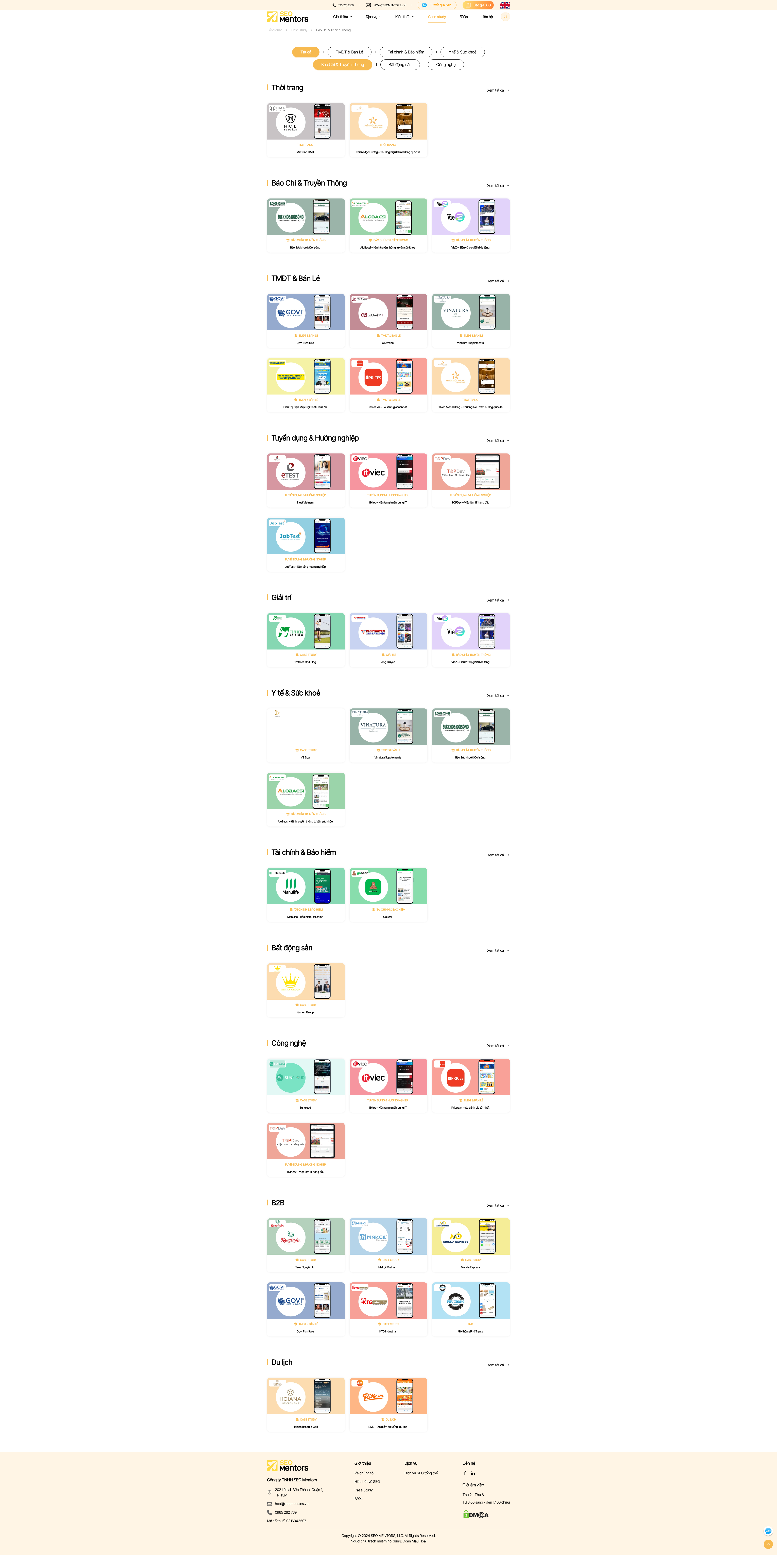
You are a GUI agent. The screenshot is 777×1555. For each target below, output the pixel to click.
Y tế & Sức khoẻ (463, 52)
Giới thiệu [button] (340, 17)
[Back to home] (287, 16)
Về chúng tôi (364, 1473)
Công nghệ (446, 64)
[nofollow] (465, 1473)
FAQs (464, 17)
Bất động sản (400, 64)
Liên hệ (487, 17)
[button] (768, 1544)
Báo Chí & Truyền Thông (342, 64)
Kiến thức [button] (402, 17)
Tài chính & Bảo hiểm (406, 52)
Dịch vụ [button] (371, 17)
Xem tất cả (495, 90)
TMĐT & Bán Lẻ (349, 52)
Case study (437, 17)
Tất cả (305, 52)
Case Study (364, 1490)
